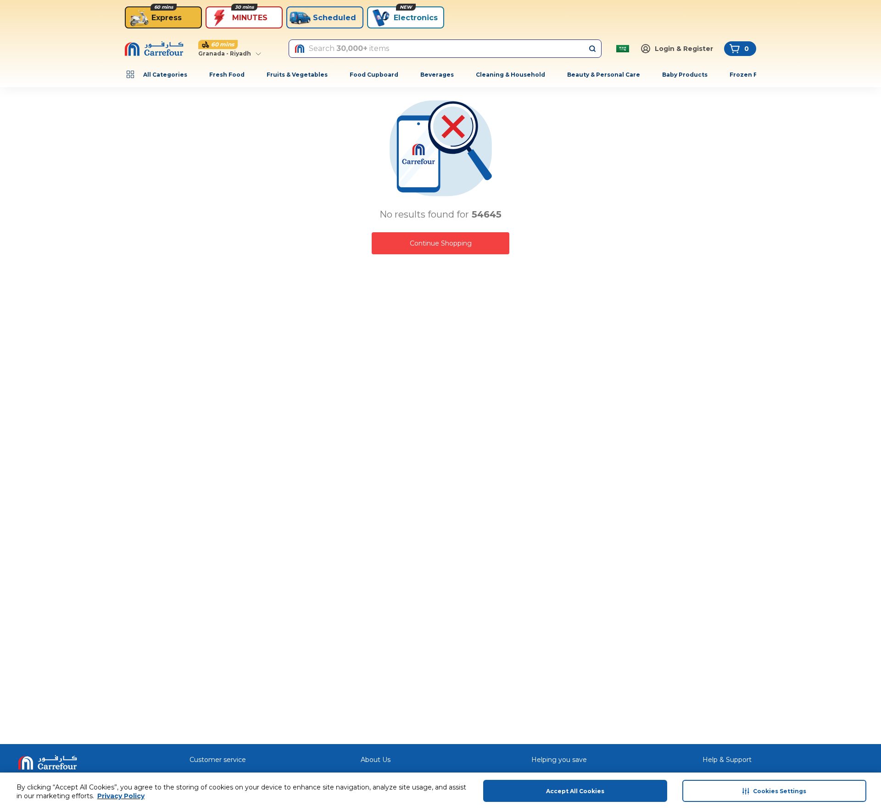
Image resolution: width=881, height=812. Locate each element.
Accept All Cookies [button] (575, 791)
